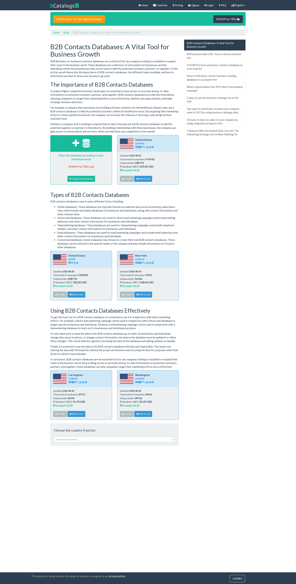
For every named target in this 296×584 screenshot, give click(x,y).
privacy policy (117, 576)
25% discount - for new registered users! (79, 19)
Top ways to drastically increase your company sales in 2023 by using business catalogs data (213, 110)
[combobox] (114, 439)
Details (128, 178)
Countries (162, 5)
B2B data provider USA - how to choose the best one (214, 55)
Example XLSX (131, 170)
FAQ (223, 5)
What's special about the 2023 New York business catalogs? (215, 88)
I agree (237, 578)
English (239, 5)
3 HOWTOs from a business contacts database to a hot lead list (215, 66)
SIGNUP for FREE (226, 19)
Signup (195, 5)
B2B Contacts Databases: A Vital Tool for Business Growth (210, 45)
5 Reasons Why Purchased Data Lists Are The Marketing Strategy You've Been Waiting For (213, 132)
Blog (66, 32)
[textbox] (113, 439)
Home (144, 5)
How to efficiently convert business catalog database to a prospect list (211, 77)
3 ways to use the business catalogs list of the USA (213, 99)
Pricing (178, 5)
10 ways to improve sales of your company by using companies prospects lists (212, 121)
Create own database (82, 178)
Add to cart (144, 178)
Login (210, 5)
